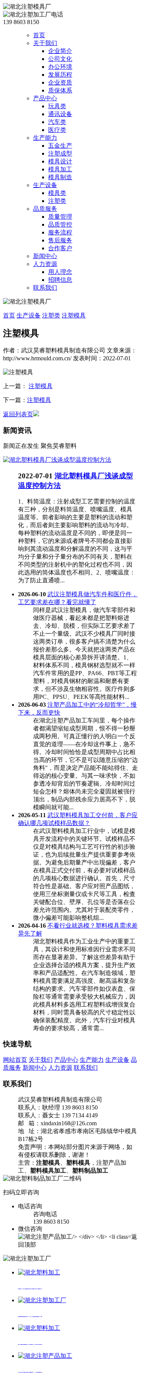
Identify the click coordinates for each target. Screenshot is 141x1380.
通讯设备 (60, 114)
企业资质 (60, 82)
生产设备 (45, 185)
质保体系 (60, 90)
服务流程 (60, 232)
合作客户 (60, 248)
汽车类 (57, 122)
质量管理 (60, 216)
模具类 (57, 193)
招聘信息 (60, 280)
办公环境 (60, 66)
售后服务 (60, 240)
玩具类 (57, 106)
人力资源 (45, 264)
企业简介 (60, 51)
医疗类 (57, 130)
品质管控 (60, 224)
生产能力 (45, 138)
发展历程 (60, 74)
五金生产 (60, 145)
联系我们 (45, 287)
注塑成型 (60, 153)
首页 (39, 35)
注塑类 (57, 201)
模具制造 (60, 177)
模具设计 (60, 161)
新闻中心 (45, 256)
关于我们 (45, 43)
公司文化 (60, 59)
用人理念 (60, 272)
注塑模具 (74, 315)
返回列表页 (18, 414)
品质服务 (45, 209)
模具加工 (60, 169)
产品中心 (45, 98)
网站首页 (15, 1060)
